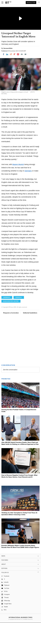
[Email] (21, 54)
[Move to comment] (25, 54)
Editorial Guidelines (30, 313)
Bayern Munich (18, 164)
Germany (28, 171)
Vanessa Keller (8, 48)
